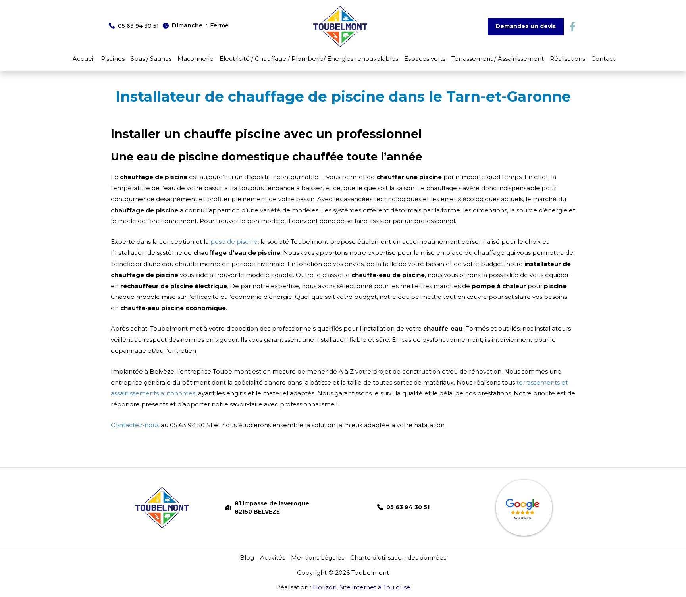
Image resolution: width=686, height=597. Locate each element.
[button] (134, 26)
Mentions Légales (317, 557)
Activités (272, 557)
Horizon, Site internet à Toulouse (361, 587)
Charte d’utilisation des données (398, 557)
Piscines (113, 58)
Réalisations (567, 58)
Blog (247, 557)
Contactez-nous (135, 425)
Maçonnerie (195, 58)
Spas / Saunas (151, 58)
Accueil (84, 58)
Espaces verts (424, 58)
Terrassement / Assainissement (497, 58)
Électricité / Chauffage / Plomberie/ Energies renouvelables (309, 58)
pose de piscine (234, 241)
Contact (603, 58)
